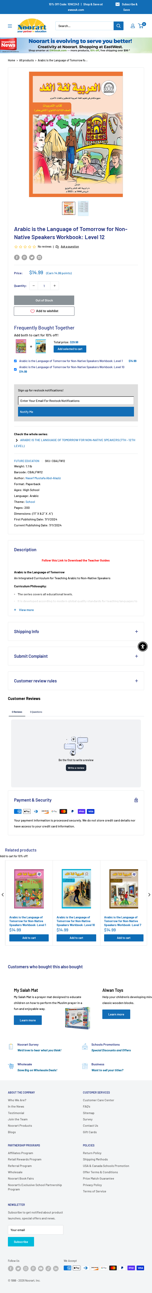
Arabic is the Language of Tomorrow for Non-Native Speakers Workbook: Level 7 (122, 921)
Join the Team (18, 1119)
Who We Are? (17, 1100)
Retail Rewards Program (24, 1159)
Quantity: (20, 285)
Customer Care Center (98, 1100)
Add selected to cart (70, 349)
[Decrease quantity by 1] (33, 286)
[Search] (119, 26)
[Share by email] (39, 257)
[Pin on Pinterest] (24, 257)
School (30, 501)
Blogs (12, 1132)
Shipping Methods (95, 1159)
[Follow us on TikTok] (48, 1268)
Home (11, 60)
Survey (88, 1119)
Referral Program (20, 1166)
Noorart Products (20, 1125)
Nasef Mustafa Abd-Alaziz (43, 478)
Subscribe (21, 1241)
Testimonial (16, 1113)
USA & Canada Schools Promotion (106, 1166)
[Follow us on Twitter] (18, 1268)
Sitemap (88, 1113)
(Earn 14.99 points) (59, 273)
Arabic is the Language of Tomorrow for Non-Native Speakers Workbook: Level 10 (71, 367)
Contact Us (90, 1125)
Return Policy (92, 1153)
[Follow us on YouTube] (41, 1268)
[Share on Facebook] (17, 257)
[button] (68, 208)
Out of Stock (44, 300)
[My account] (133, 26)
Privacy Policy (92, 1185)
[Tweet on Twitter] (32, 257)
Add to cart (29, 937)
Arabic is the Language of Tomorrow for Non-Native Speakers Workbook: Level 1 (71, 361)
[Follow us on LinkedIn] (56, 1268)
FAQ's (86, 1106)
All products (26, 60)
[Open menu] (10, 26)
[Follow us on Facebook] (10, 1268)
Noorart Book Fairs (21, 1178)
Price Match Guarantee (98, 1178)
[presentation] (3, 894)
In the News (16, 1106)
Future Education (26, 461)
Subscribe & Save (130, 6)
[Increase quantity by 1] (54, 286)
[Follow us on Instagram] (25, 1268)
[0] (140, 25)
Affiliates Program (20, 1153)
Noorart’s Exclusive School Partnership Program (35, 1187)
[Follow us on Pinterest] (33, 1268)
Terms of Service (94, 1191)
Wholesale (15, 1172)
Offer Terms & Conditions (100, 1172)
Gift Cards (90, 1132)
